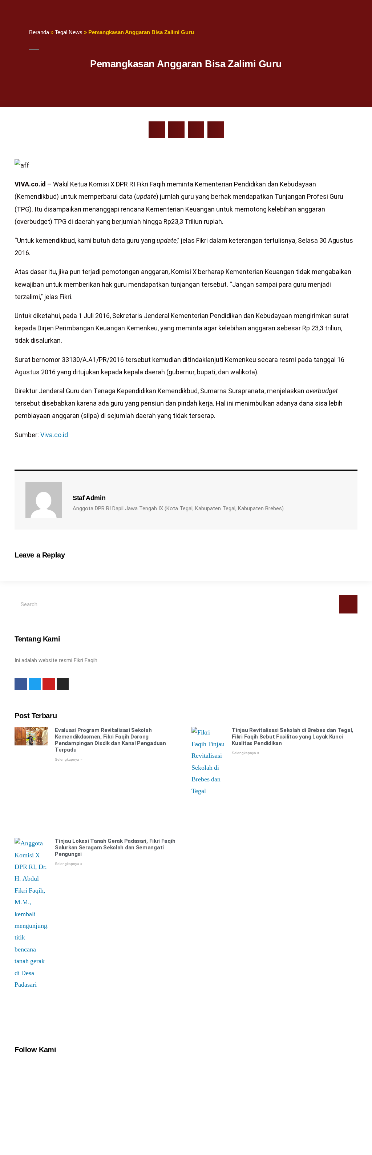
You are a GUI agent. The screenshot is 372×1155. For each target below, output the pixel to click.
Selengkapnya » (68, 759)
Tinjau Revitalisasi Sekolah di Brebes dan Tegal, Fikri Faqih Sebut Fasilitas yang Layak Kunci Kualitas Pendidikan (292, 736)
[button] (157, 129)
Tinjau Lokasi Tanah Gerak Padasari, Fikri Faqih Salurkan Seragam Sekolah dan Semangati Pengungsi (115, 847)
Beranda (39, 32)
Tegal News (68, 32)
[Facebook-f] (21, 684)
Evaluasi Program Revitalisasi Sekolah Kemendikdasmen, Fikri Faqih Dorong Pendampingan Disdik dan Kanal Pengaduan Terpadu (110, 740)
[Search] (348, 604)
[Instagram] (63, 684)
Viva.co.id (54, 435)
